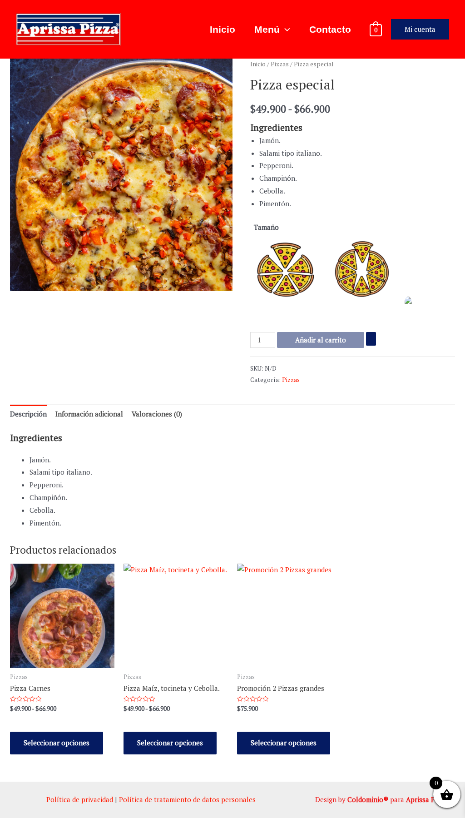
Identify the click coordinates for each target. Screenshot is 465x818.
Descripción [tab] (28, 413)
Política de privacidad (79, 799)
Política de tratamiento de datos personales (187, 799)
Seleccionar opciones (56, 742)
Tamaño (266, 227)
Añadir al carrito (320, 339)
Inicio (222, 29)
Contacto (330, 29)
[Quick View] (25, 721)
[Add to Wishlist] (371, 338)
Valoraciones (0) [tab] (157, 413)
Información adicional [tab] (89, 413)
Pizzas (280, 64)
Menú (267, 29)
